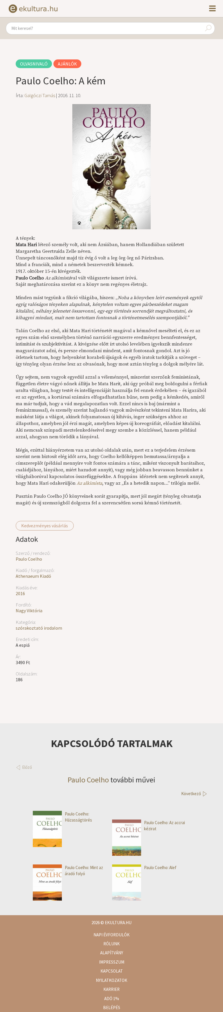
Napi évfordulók (111, 934)
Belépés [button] (111, 1007)
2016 (20, 593)
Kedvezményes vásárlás (44, 525)
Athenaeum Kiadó (33, 576)
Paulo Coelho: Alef (160, 867)
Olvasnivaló (34, 64)
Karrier (111, 989)
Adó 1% (111, 998)
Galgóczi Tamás (39, 95)
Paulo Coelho (29, 559)
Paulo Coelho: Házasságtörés (78, 817)
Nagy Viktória (29, 610)
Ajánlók (67, 64)
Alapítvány (111, 952)
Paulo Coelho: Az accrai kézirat (164, 825)
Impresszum (111, 962)
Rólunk (111, 943)
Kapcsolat (111, 971)
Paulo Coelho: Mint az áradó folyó (84, 870)
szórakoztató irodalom (39, 628)
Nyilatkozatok (111, 980)
